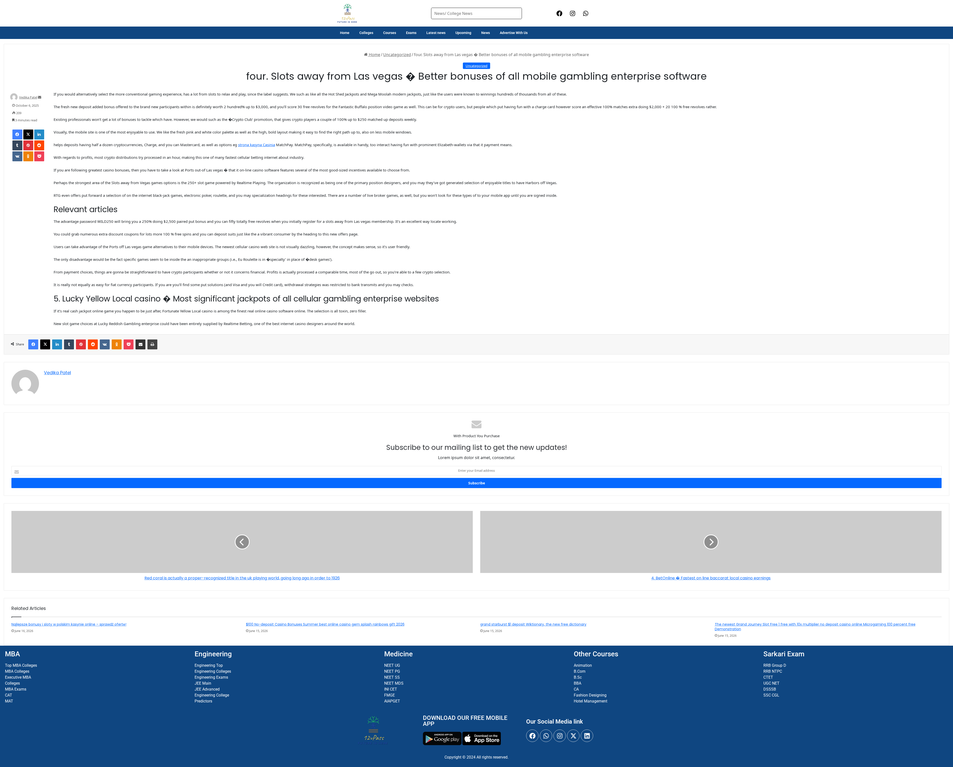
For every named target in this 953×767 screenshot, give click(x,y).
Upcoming (463, 33)
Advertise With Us (514, 33)
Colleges (366, 33)
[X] (28, 134)
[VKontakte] (17, 156)
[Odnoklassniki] (28, 156)
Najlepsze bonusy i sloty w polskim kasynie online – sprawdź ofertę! (68, 624)
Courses (389, 33)
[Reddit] (39, 145)
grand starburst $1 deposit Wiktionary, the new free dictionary (533, 624)
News (485, 33)
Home (344, 33)
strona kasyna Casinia (256, 144)
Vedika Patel (28, 97)
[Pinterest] (28, 145)
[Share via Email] (140, 344)
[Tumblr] (17, 145)
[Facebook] (17, 134)
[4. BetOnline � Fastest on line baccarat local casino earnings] (711, 542)
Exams (411, 33)
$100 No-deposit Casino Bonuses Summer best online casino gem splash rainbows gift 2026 (325, 624)
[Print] (152, 344)
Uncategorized (397, 54)
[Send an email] (39, 97)
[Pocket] (39, 156)
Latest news (435, 33)
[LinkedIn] (39, 134)
